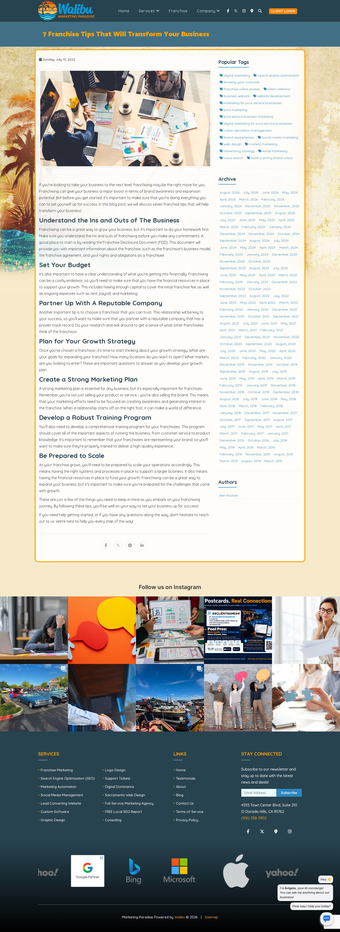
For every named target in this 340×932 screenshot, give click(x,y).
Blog (179, 795)
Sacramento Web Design (125, 795)
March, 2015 (229, 461)
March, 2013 (273, 461)
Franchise (178, 11)
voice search (233, 158)
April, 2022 (267, 302)
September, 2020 (259, 344)
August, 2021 (229, 323)
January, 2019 (256, 385)
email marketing (274, 151)
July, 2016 (279, 440)
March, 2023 (287, 275)
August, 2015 (283, 454)
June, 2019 (228, 378)
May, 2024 (248, 247)
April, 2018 (227, 406)
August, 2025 (285, 213)
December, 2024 (232, 234)
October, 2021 (258, 316)
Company (206, 11)
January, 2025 (280, 227)
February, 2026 (272, 199)
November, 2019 (260, 364)
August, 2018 (229, 399)
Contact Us (185, 803)
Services (147, 11)
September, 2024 (233, 240)
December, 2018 (283, 385)
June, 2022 (228, 302)
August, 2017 (282, 420)
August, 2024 (259, 240)
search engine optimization (278, 75)
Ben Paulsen (229, 495)
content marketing (262, 144)
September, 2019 (232, 371)
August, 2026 (229, 192)
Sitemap (211, 917)
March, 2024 (288, 247)
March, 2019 (286, 378)
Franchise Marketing (57, 770)
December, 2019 (232, 364)
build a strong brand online (271, 158)
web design (232, 144)
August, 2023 (259, 268)
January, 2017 (277, 433)
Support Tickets (117, 778)
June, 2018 (269, 399)
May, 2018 (288, 399)
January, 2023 (257, 282)
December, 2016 (232, 440)
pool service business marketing (248, 116)
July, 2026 (250, 192)
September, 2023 (233, 268)
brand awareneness (238, 137)
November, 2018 (232, 392)
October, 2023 (259, 261)
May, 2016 (227, 447)
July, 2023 (280, 268)
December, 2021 (284, 309)
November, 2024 (261, 234)
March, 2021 (248, 330)
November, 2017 (285, 413)
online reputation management (247, 130)
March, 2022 (288, 302)
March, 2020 (229, 358)
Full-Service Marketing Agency (129, 803)
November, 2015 (258, 454)
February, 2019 (231, 385)
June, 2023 (228, 275)
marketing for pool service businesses (252, 103)
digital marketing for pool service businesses (257, 123)
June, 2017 (246, 426)
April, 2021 (227, 330)
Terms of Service (190, 811)
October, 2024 (289, 234)
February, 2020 (254, 358)
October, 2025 (231, 213)
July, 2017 (227, 426)
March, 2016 (266, 447)
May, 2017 (264, 426)
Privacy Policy (187, 820)
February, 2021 (271, 330)
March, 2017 (229, 433)
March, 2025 (229, 227)
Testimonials (185, 778)
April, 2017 (283, 426)
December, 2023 (284, 254)
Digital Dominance (119, 786)
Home (124, 11)
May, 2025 (267, 220)
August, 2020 (286, 344)
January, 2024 (258, 254)
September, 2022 (233, 296)
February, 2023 (231, 282)
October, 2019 (286, 364)
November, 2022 (232, 289)
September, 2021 (285, 316)
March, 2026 (248, 199)
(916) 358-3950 (254, 818)
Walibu (179, 917)
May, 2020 (268, 351)
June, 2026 (270, 192)
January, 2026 (230, 206)
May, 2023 (247, 275)
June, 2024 (228, 247)
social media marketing (279, 137)
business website (236, 96)
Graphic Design (53, 820)
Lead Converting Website (61, 803)
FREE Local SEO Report (123, 811)
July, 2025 (227, 220)
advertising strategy (239, 151)
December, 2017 (257, 413)
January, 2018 (230, 413)
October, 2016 (258, 440)
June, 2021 (269, 323)
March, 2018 (248, 406)
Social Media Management (62, 795)
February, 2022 (231, 309)
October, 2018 (258, 392)
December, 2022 (284, 282)
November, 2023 (232, 261)
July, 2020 (227, 351)
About (181, 786)
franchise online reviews (241, 89)
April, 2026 (227, 199)
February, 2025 (253, 227)
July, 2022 (281, 296)
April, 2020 (287, 351)
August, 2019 (258, 371)
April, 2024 (267, 247)
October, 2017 (230, 420)
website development (273, 96)
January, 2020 (280, 358)
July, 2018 (250, 399)
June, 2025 (247, 220)
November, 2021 (232, 316)
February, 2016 (231, 454)
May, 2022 (248, 302)
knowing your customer (241, 82)
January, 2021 (230, 337)
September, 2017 (257, 420)
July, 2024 (281, 240)
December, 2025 (257, 206)
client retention (279, 89)
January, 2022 (258, 309)
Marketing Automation (58, 786)
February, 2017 (252, 433)
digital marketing (236, 75)
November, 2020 (286, 337)
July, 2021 (250, 323)
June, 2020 (247, 351)
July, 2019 (279, 371)
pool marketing (235, 110)
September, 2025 (258, 213)
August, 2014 (251, 461)
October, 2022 (260, 289)
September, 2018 (285, 392)
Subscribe (289, 793)
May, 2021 (288, 323)
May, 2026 (290, 192)
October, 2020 (231, 344)
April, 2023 (267, 275)
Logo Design (115, 770)
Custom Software (55, 811)
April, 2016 (245, 447)
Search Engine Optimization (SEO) (68, 778)
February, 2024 (231, 254)
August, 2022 (259, 296)
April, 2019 (265, 378)
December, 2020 (257, 337)
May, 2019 (246, 378)
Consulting (113, 820)
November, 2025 (286, 206)
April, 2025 (287, 220)
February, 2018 (271, 406)
